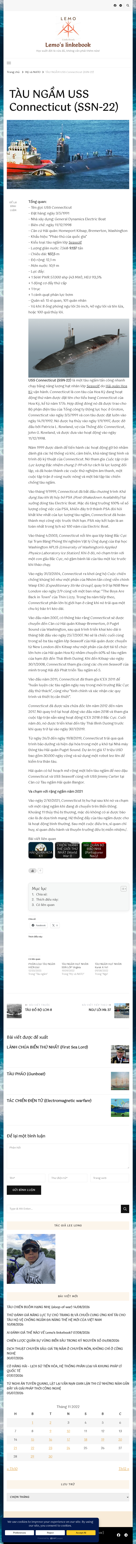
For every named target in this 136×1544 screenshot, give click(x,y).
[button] (78, 348)
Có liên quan (45, 905)
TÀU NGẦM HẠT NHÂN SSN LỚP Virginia (75, 966)
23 (50, 1448)
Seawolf (75, 242)
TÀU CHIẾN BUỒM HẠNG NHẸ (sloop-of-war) (39, 1307)
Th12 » (124, 1469)
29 (32, 1456)
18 (85, 1439)
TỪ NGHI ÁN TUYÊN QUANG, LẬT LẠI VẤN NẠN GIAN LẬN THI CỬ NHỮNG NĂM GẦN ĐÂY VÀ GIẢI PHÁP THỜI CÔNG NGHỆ (68, 1386)
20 (120, 1439)
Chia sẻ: (41, 894)
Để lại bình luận (13, 206)
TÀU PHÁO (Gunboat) (26, 1074)
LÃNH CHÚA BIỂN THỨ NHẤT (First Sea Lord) (47, 1047)
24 (68, 1448)
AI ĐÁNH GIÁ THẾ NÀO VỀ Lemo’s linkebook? (39, 1333)
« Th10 (12, 1469)
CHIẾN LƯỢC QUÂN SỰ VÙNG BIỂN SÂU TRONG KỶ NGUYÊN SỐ (54, 1340)
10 (68, 1431)
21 (15, 1448)
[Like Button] (32, 870)
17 (68, 1439)
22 (32, 1448)
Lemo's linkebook (68, 44)
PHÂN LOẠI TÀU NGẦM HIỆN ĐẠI (41, 966)
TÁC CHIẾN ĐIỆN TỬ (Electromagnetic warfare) (49, 1101)
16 (50, 1439)
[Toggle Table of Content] (122, 889)
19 (102, 1439)
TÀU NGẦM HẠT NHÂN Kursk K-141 (108, 966)
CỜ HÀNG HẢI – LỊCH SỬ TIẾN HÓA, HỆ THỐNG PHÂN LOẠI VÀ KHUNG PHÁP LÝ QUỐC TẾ (64, 1369)
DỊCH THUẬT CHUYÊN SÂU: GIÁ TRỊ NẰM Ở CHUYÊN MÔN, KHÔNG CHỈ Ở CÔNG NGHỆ (65, 1351)
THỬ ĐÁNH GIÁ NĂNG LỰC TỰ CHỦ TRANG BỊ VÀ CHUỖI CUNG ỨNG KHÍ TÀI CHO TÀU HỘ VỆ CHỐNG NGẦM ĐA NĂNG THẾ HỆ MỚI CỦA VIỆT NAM (66, 1317)
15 (32, 1439)
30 (50, 1456)
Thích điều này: (47, 899)
